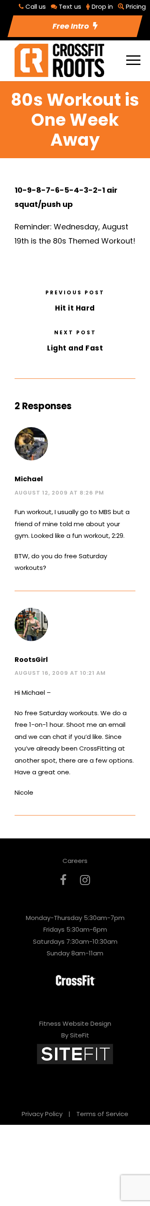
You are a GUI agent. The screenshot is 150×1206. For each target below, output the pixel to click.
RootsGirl (31, 659)
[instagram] (85, 880)
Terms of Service (102, 1113)
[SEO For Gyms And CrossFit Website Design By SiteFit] (75, 1053)
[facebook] (63, 880)
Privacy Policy (42, 1113)
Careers (75, 860)
